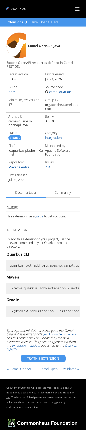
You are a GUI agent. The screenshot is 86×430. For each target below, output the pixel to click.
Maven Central (19, 167)
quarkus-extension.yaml (60, 334)
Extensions (14, 22)
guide (39, 216)
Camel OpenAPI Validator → (60, 369)
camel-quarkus (60, 92)
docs (12, 92)
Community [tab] (63, 192)
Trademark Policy (47, 392)
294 (47, 167)
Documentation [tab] (26, 192)
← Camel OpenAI (18, 369)
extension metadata (26, 345)
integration (53, 137)
